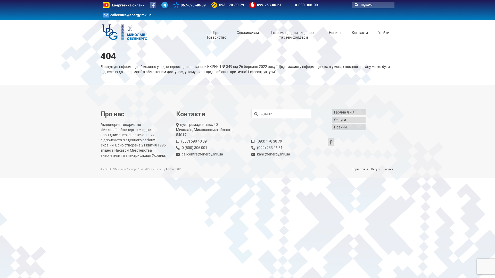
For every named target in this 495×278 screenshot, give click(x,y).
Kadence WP (173, 169)
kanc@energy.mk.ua (273, 154)
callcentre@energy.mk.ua (202, 154)
